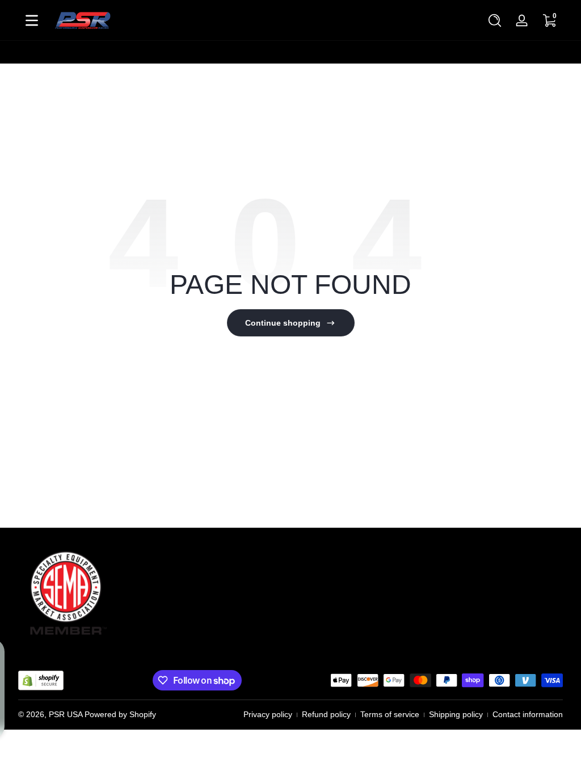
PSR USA (65, 714)
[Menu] (31, 20)
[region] (290, 52)
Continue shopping (283, 322)
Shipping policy (456, 714)
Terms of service (389, 714)
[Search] (495, 20)
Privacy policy (267, 714)
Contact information (527, 714)
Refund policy (326, 714)
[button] (494, 20)
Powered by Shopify (120, 714)
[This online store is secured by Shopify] (41, 680)
